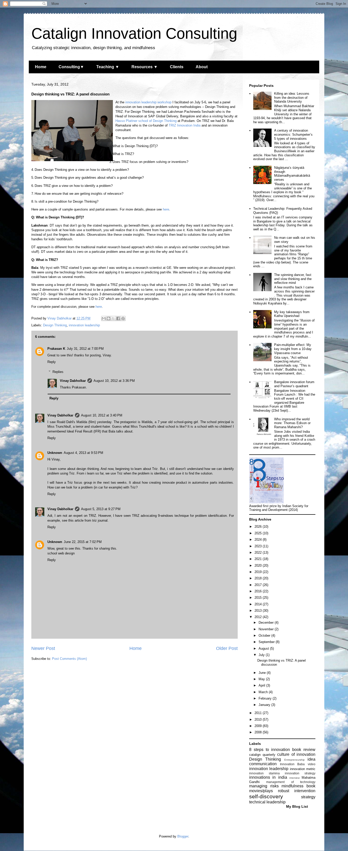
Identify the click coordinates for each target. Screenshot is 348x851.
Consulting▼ (71, 67)
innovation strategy (300, 773)
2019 (259, 572)
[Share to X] (113, 318)
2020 (259, 565)
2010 (259, 719)
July (262, 655)
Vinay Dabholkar (73, 381)
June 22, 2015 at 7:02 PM (83, 542)
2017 (259, 585)
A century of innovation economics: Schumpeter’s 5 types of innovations (293, 134)
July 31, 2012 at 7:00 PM (85, 349)
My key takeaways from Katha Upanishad (292, 314)
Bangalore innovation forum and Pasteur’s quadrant (294, 384)
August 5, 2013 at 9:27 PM (101, 509)
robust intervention (296, 791)
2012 (259, 617)
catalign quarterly (262, 755)
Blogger (182, 836)
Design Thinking (55, 325)
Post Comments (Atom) (69, 659)
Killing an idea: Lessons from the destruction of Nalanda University (291, 97)
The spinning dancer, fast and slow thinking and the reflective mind (293, 279)
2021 (259, 559)
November (267, 629)
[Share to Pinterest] (123, 318)
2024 (259, 539)
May (262, 679)
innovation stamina (264, 773)
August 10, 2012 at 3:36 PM (114, 381)
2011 (259, 713)
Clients (176, 67)
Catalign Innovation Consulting (134, 33)
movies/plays (261, 791)
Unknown (54, 453)
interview (294, 777)
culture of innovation (296, 754)
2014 (259, 604)
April (262, 685)
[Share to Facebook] (118, 318)
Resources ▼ (144, 67)
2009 (259, 726)
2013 (259, 610)
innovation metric (302, 769)
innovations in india (268, 777)
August (264, 648)
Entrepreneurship (294, 759)
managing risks (264, 786)
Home (40, 67)
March (264, 692)
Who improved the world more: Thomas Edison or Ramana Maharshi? (292, 423)
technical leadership (267, 802)
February (266, 698)
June (263, 673)
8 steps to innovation (269, 749)
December (267, 622)
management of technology (290, 782)
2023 (259, 546)
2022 (259, 552)
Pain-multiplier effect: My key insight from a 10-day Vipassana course (293, 349)
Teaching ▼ (107, 67)
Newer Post (43, 648)
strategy (308, 797)
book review (303, 749)
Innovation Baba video (297, 764)
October (265, 635)
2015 (259, 597)
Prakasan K (56, 349)
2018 (259, 578)
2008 (259, 732)
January (265, 705)
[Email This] (103, 318)
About (202, 67)
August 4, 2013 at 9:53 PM (83, 453)
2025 (259, 533)
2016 (259, 591)
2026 (259, 526)
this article (76, 520)
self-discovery (266, 796)
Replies (57, 372)
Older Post (227, 648)
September (267, 642)
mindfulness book (298, 786)
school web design (61, 553)
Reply (51, 362)
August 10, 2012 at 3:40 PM (101, 415)
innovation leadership (84, 325)
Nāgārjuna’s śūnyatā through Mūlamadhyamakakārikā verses (292, 174)
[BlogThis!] (108, 318)
